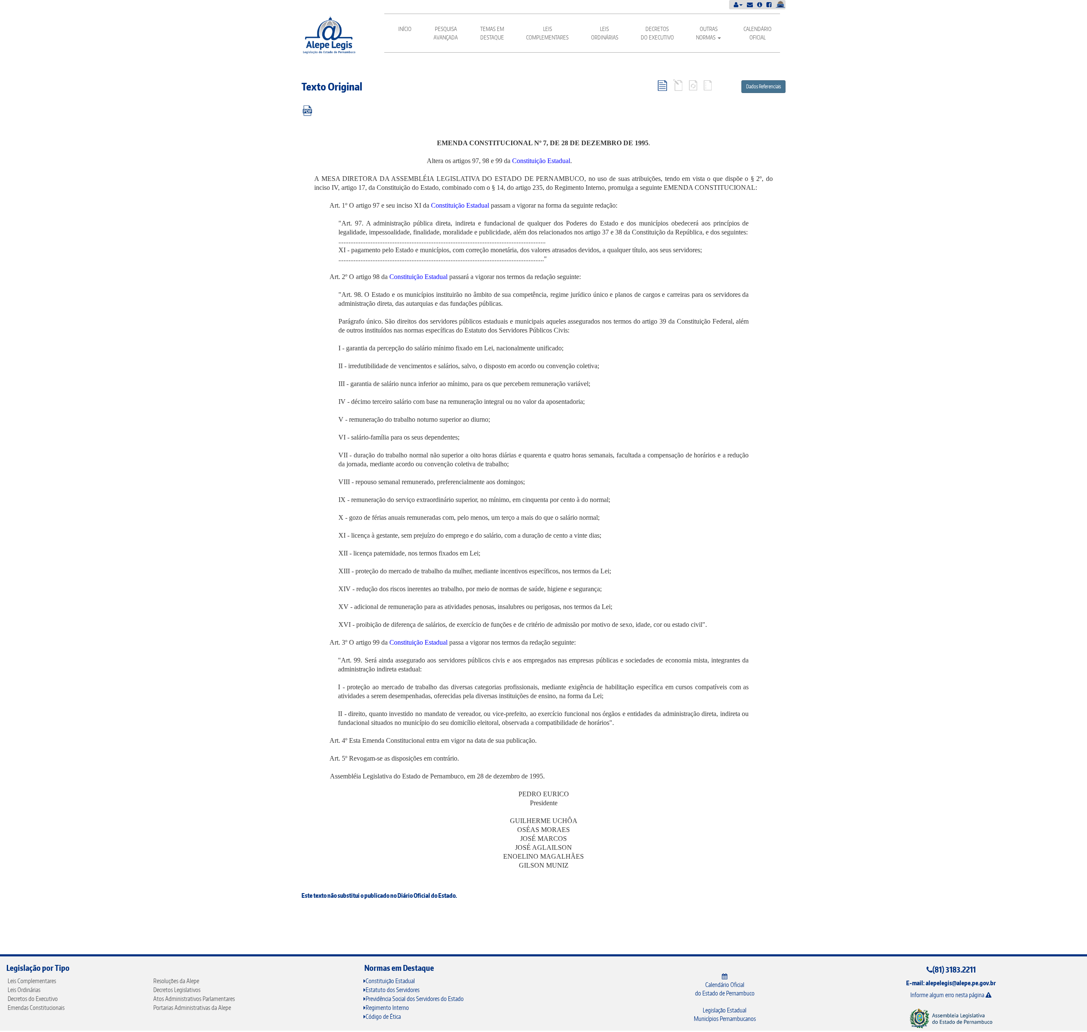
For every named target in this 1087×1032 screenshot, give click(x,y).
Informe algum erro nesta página (948, 994)
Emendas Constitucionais (36, 1007)
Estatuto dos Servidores (393, 989)
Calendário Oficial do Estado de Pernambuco (725, 989)
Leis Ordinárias (604, 33)
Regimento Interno (387, 1007)
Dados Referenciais (763, 86)
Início (404, 28)
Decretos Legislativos (176, 989)
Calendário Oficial (757, 33)
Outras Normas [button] (707, 33)
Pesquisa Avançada (446, 33)
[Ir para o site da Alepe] (951, 1017)
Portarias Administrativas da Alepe (192, 1007)
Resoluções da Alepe (176, 980)
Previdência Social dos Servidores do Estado (415, 998)
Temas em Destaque (492, 33)
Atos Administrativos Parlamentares (194, 998)
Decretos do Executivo (657, 33)
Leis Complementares (547, 33)
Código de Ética (383, 1016)
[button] (738, 4)
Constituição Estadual (541, 160)
